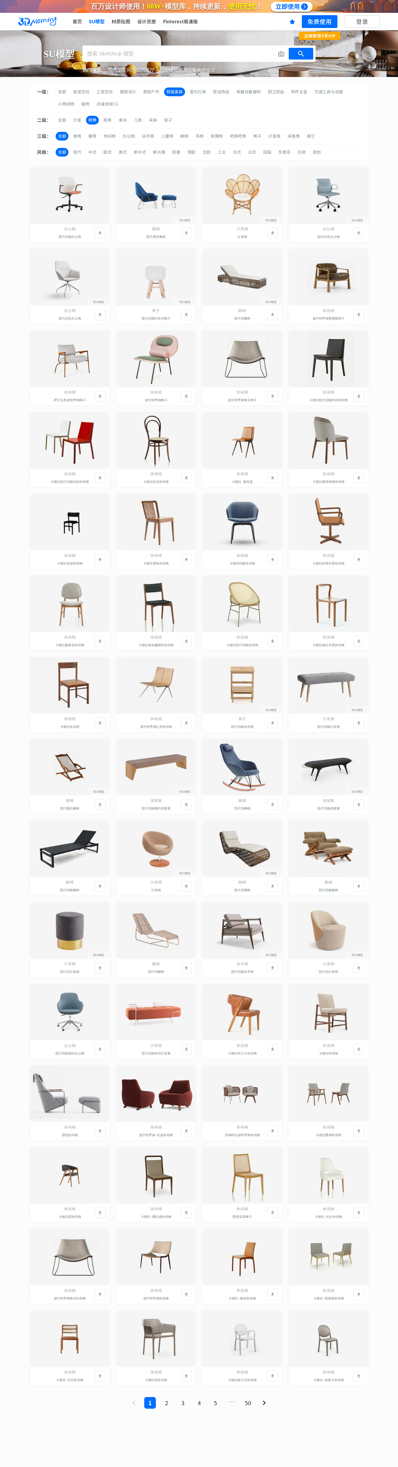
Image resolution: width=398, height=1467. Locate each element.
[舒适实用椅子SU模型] (242, 1175)
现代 (77, 152)
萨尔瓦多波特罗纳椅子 (70, 400)
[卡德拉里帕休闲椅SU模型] (156, 522)
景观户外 (151, 92)
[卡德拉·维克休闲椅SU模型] (242, 1257)
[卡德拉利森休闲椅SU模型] (242, 522)
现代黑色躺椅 (155, 236)
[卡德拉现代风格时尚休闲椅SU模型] (328, 359)
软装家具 (174, 92)
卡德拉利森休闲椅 (242, 563)
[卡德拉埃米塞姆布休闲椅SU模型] (156, 604)
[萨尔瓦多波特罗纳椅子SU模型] (69, 359)
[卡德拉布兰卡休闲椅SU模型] (242, 1012)
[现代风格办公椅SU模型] (69, 195)
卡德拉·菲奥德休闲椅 (328, 1298)
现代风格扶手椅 (242, 971)
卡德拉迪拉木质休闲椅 (328, 645)
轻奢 (176, 152)
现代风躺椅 (242, 318)
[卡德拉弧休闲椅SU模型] (69, 1175)
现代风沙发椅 (328, 971)
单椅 (77, 136)
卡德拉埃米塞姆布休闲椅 (156, 645)
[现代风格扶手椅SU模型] (242, 930)
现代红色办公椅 (328, 236)
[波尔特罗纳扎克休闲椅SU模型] (156, 685)
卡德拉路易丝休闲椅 (69, 645)
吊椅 (200, 136)
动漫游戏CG (107, 104)
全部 (62, 92)
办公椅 (129, 136)
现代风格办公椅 (70, 236)
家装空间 (81, 92)
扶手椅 (148, 136)
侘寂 (301, 152)
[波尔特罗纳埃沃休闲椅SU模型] (69, 1257)
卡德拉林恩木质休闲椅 (328, 563)
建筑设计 (128, 92)
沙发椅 (274, 136)
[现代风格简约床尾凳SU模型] (156, 767)
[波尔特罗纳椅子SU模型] (156, 359)
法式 (237, 152)
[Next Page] (264, 1403)
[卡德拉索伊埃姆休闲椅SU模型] (328, 440)
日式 (252, 152)
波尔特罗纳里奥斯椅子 (328, 318)
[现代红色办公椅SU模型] (328, 195)
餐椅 (92, 136)
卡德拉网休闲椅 (156, 1380)
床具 (153, 120)
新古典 (159, 152)
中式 (92, 152)
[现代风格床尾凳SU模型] (328, 767)
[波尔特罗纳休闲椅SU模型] (156, 1257)
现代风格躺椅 (69, 890)
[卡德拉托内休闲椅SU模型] (156, 440)
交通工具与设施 (328, 92)
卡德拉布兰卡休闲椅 (242, 1053)
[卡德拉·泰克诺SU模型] (242, 440)
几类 (138, 120)
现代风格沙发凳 (328, 726)
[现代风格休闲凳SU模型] (242, 685)
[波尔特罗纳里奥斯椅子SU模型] (328, 277)
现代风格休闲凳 (242, 726)
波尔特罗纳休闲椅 (156, 1298)
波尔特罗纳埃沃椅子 (242, 400)
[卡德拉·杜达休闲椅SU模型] (328, 1175)
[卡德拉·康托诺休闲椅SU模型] (156, 1175)
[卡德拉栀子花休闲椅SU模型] (242, 1339)
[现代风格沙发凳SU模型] (328, 685)
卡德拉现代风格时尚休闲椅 (328, 400)
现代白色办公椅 (70, 318)
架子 (168, 120)
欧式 (107, 152)
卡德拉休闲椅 (69, 726)
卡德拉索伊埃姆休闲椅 (328, 481)
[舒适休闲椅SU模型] (69, 1094)
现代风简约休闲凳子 (156, 318)
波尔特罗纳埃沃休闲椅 (70, 1298)
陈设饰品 (221, 92)
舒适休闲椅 (70, 1135)
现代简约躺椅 (69, 808)
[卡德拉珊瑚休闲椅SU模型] (328, 1094)
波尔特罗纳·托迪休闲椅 (156, 1135)
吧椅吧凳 (238, 136)
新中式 (140, 152)
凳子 (257, 136)
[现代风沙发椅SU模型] (328, 930)
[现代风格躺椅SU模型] (69, 849)
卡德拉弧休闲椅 (70, 1216)
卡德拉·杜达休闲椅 (328, 1216)
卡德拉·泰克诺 (242, 481)
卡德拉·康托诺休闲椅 (156, 1216)
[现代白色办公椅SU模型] (69, 277)
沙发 (77, 120)
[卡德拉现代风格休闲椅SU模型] (242, 604)
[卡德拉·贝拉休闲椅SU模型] (69, 1339)
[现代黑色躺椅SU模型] (156, 195)
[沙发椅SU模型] (242, 195)
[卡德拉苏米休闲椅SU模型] (69, 522)
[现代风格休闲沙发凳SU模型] (156, 1012)
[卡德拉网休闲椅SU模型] (156, 1339)
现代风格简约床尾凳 (156, 808)
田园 (267, 152)
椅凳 (92, 120)
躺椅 (184, 136)
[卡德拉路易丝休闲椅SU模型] (69, 604)
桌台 (123, 120)
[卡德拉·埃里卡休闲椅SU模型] (328, 1339)
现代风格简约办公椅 (69, 1053)
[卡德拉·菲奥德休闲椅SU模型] (328, 1257)
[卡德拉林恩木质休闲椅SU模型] (328, 522)
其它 (311, 136)
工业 (222, 152)
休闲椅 (109, 136)
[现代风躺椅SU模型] (242, 277)
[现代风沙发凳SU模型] (69, 930)
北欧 (206, 152)
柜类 (107, 120)
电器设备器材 (248, 92)
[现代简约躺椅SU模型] (69, 767)
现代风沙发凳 (69, 971)
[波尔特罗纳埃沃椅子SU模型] (242, 359)
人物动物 (66, 104)
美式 (123, 152)
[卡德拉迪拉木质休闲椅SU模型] (328, 604)
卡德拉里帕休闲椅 (156, 563)
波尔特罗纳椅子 (156, 400)
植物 (85, 104)
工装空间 (104, 92)
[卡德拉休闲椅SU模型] (69, 685)
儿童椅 (167, 136)
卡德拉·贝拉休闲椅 (69, 1380)
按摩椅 (217, 136)
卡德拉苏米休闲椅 (69, 563)
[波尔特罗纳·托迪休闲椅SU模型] (156, 1094)
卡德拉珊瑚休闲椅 (328, 1135)
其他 (317, 152)
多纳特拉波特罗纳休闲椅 (242, 1135)
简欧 (191, 152)
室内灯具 (198, 92)
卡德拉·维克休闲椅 (242, 1298)
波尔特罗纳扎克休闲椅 (156, 726)
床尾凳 (294, 136)
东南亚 (284, 152)
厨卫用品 (276, 92)
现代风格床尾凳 (328, 808)
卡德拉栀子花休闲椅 (242, 1380)
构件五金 (299, 92)
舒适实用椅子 (242, 1216)
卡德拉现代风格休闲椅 (242, 645)
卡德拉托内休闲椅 (156, 481)
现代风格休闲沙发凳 (156, 1053)
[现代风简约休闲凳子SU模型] (156, 277)
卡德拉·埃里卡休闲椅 (328, 1380)
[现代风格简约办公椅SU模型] (69, 1012)
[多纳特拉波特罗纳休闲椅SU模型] (242, 1094)
